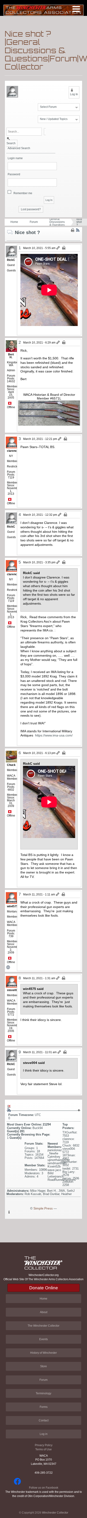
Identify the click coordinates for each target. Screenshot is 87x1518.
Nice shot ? (79, 222)
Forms (44, 1407)
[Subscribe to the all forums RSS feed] (9, 1110)
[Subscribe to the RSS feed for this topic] (77, 230)
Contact (43, 1420)
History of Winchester (43, 1352)
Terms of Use (43, 1449)
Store (43, 1366)
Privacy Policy (43, 1445)
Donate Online (43, 1287)
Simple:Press (43, 1208)
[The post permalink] (58, 248)
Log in (44, 1434)
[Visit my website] (11, 967)
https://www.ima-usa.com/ (54, 735)
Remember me (22, 193)
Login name (15, 158)
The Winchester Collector (43, 1325)
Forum (34, 222)
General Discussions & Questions (57, 222)
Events (43, 1339)
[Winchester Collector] (43, 10)
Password (14, 174)
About (43, 1312)
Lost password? (31, 209)
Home (14, 222)
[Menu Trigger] (76, 8)
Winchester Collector (55, 1512)
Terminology (43, 1393)
